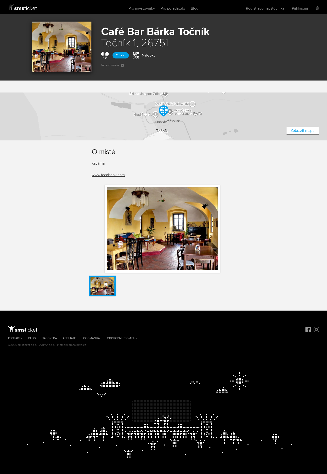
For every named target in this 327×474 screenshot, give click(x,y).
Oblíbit (120, 55)
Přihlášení (300, 8)
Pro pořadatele (173, 8)
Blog (194, 8)
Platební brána (66, 345)
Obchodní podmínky (122, 338)
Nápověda (49, 338)
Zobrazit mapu (303, 130)
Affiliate (69, 338)
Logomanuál (91, 338)
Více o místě (110, 65)
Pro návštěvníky (142, 8)
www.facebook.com (108, 175)
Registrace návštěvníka (265, 8)
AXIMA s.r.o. (47, 345)
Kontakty (15, 338)
